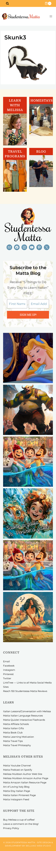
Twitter (7, 678)
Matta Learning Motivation (18, 736)
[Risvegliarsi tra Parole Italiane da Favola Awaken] (28, 358)
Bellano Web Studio (38, 846)
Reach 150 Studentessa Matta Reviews (25, 691)
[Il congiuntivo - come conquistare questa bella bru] (28, 410)
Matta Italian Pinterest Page (19, 795)
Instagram (9, 669)
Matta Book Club (13, 732)
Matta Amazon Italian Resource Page (24, 782)
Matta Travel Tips (13, 741)
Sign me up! (28, 315)
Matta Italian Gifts (13, 728)
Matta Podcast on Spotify (17, 769)
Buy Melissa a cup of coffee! (19, 819)
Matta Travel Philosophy (17, 745)
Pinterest (8, 674)
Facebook (8, 665)
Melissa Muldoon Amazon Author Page (25, 778)
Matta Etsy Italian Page (16, 790)
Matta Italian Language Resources (23, 715)
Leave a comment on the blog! (21, 823)
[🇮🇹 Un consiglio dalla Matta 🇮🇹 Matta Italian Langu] (28, 513)
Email (6, 661)
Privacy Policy (11, 828)
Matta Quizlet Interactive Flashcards (24, 719)
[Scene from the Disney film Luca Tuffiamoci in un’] (28, 461)
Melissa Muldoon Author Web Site (22, 773)
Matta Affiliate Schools (16, 724)
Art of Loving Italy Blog (16, 786)
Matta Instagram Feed (16, 799)
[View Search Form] (7, 3)
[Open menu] (51, 16)
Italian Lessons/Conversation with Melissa (27, 711)
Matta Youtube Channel (17, 765)
